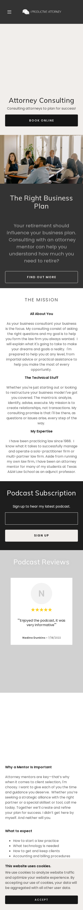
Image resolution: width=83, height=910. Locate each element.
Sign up (41, 535)
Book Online (41, 120)
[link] (42, 11)
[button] (9, 12)
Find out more (41, 277)
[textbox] (41, 518)
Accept (41, 899)
